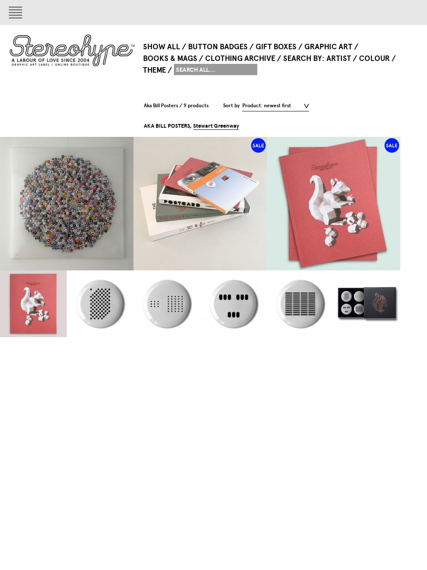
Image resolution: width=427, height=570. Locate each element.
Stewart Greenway (216, 126)
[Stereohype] (72, 50)
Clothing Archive (240, 58)
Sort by (231, 105)
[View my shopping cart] (381, 12)
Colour (374, 58)
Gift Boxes (276, 46)
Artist (339, 58)
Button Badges (218, 46)
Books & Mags (170, 58)
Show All (161, 46)
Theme (154, 70)
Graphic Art (328, 46)
